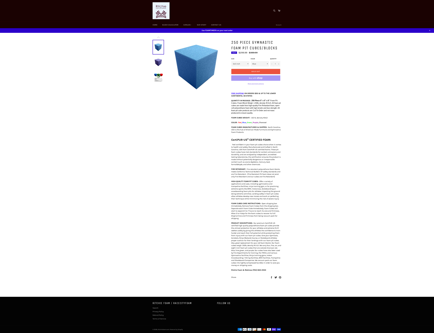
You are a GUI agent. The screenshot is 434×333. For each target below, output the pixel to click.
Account (278, 25)
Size (232, 59)
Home (155, 25)
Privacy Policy (158, 311)
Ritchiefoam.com (163, 329)
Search (155, 308)
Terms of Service (159, 319)
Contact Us (216, 25)
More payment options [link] (256, 84)
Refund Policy (158, 315)
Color (253, 59)
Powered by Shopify (176, 329)
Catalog (187, 25)
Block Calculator (170, 25)
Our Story (201, 25)
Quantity (273, 59)
